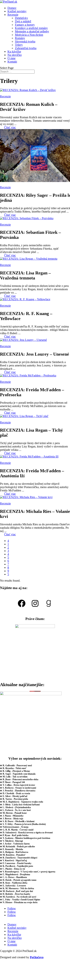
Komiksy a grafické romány (31, 28)
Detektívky (21, 18)
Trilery (19, 44)
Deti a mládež (23, 21)
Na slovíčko (14, 54)
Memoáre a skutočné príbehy (32, 31)
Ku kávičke (14, 51)
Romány (20, 38)
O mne (11, 58)
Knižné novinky (17, 11)
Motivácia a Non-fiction (29, 34)
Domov (11, 8)
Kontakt (12, 61)
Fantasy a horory (25, 24)
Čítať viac (10, 127)
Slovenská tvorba (25, 41)
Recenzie (12, 14)
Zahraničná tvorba (25, 48)
